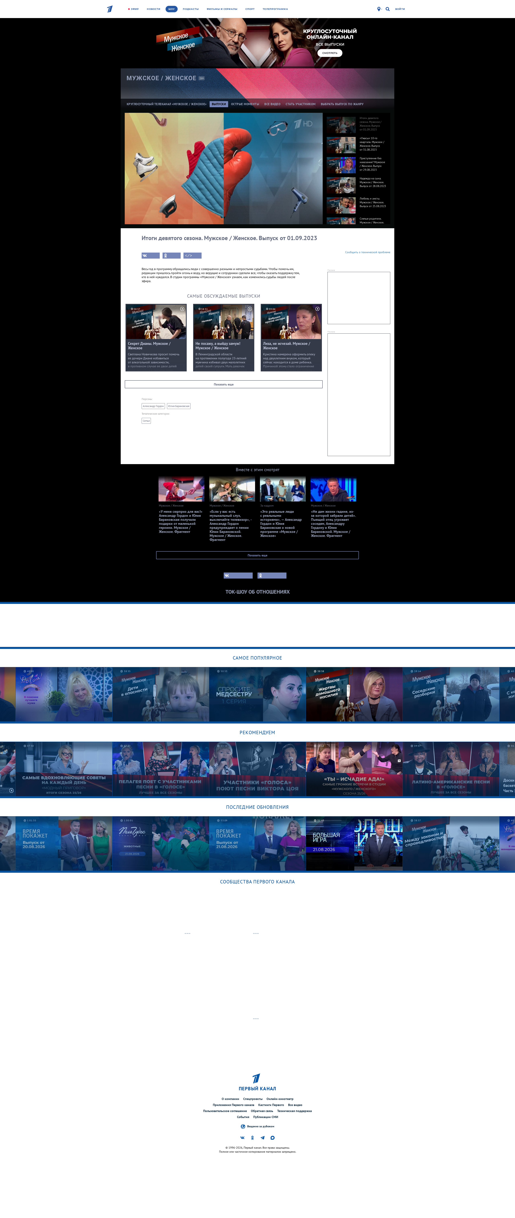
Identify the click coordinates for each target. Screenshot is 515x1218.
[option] (356, 123)
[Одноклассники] (172, 256)
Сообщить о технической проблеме (367, 252)
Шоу (171, 9)
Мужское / (162, 78)
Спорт (250, 9)
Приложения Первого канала (233, 1105)
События (243, 1117)
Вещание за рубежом (260, 1126)
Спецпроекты (253, 1099)
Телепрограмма (275, 9)
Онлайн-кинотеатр (280, 1099)
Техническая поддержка (294, 1111)
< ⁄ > (188, 255)
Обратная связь (262, 1111)
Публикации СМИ (265, 1117)
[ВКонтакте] (151, 256)
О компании (230, 1099)
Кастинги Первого (271, 1105)
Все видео (295, 1105)
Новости (153, 9)
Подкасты (191, 9)
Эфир (135, 9)
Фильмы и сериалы (222, 9)
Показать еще (224, 384)
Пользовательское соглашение (225, 1111)
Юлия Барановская (178, 406)
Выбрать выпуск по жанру (342, 104)
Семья (146, 420)
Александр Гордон (153, 406)
